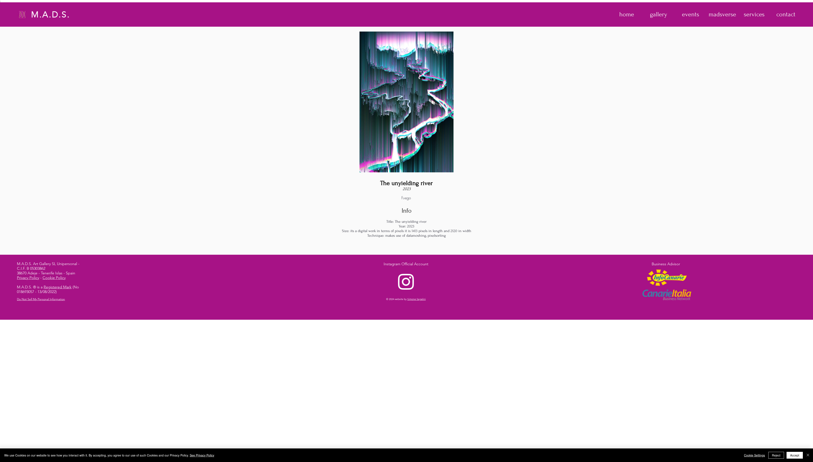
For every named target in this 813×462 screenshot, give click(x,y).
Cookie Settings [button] (754, 455)
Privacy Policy (28, 277)
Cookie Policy (54, 277)
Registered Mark (58, 287)
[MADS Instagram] (406, 281)
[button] (659, 14)
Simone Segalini (416, 299)
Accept (794, 455)
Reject (776, 455)
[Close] (807, 455)
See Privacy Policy (202, 455)
